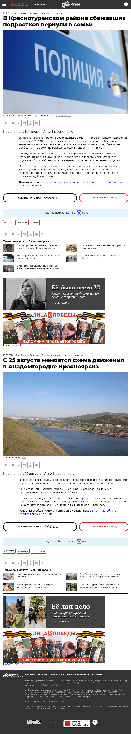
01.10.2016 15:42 (10, 13)
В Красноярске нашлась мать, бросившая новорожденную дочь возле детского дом (38, 267)
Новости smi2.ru (13, 345)
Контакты (30, 674)
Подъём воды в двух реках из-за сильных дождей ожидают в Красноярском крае (100, 575)
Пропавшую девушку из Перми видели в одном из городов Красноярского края (37, 246)
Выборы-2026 (57, 674)
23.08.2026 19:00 (11, 355)
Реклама (42, 674)
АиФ (24, 457)
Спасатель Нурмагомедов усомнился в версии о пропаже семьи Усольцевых (99, 585)
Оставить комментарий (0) (104, 198)
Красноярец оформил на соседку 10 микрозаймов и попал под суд (35, 585)
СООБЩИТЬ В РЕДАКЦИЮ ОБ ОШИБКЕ (84, 674)
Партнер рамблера (52, 722)
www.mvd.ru (64, 115)
